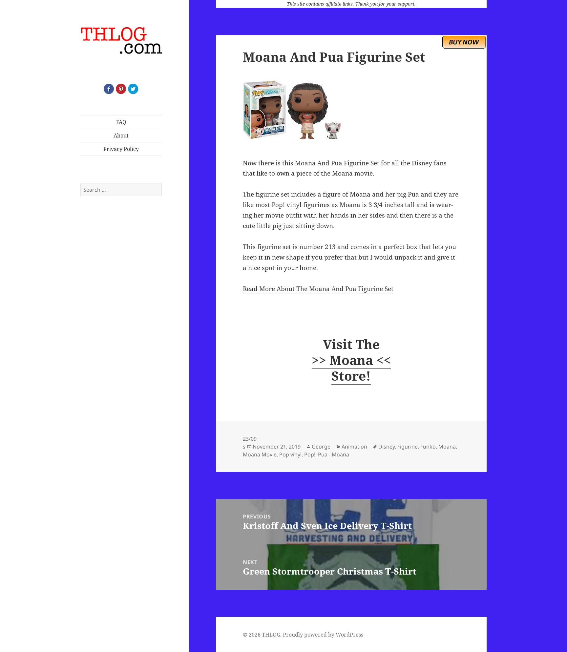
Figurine (407, 446)
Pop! (309, 454)
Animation (354, 446)
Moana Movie (260, 454)
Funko (428, 446)
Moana (447, 446)
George (321, 446)
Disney (386, 446)
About (121, 135)
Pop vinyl (290, 454)
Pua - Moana (333, 454)
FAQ (121, 122)
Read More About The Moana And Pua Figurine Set (318, 288)
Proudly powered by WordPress (323, 634)
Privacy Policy (121, 149)
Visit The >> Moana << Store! (351, 359)
